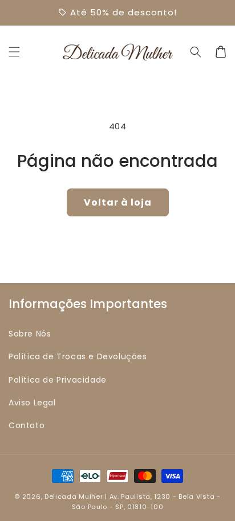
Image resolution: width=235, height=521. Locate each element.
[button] (14, 51)
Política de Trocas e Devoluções (78, 356)
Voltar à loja (118, 202)
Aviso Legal (32, 402)
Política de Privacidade (58, 379)
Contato (26, 425)
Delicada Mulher (73, 496)
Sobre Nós (30, 333)
